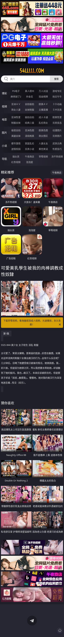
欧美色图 (43, 130)
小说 (4, 146)
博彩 (4, 93)
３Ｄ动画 (57, 104)
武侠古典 (57, 143)
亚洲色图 (29, 130)
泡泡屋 (29, 162)
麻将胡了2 (16, 96)
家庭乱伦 (29, 143)
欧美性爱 (57, 117)
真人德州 (29, 91)
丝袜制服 (29, 109)
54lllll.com (32, 70)
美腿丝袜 (16, 135)
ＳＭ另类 (57, 109)
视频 (4, 106)
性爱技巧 (57, 148)
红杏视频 (16, 162)
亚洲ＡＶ (16, 104)
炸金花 (29, 96)
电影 (4, 119)
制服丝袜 (16, 122)
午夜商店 (29, 156)
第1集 (6, 333)
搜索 (56, 78)
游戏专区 (57, 91)
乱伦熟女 (43, 122)
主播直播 (43, 109)
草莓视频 (43, 156)
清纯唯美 (29, 135)
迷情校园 (16, 148)
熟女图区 (43, 135)
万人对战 (43, 91)
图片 (4, 132)
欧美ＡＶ (43, 104)
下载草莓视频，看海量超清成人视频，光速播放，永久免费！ (32, 322)
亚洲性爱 (16, 117)
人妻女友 (43, 143)
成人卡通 (43, 117)
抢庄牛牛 (57, 96)
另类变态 (57, 122)
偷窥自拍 (16, 130)
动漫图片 (57, 130)
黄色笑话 (43, 148)
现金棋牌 (43, 96)
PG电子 (16, 91)
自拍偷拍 (29, 104)
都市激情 (16, 143)
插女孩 (15, 156)
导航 (4, 159)
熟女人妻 (16, 109)
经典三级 (29, 122)
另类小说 (29, 148)
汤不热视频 (57, 156)
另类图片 (57, 135)
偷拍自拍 (29, 117)
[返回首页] (59, 630)
